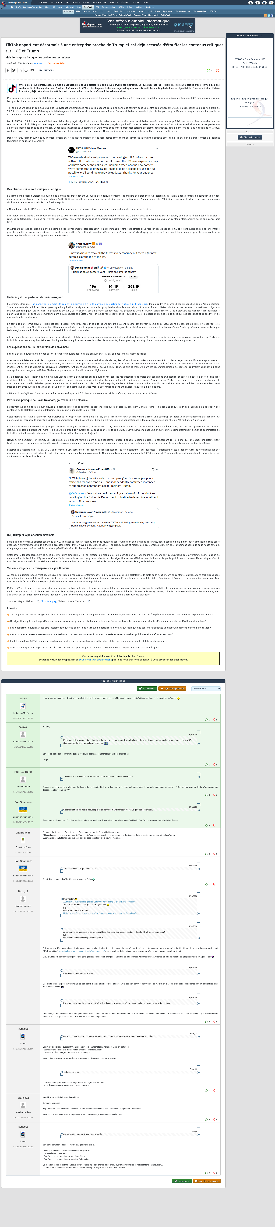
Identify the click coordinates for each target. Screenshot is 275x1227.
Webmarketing (200, 11)
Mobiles (138, 7)
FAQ (67, 2)
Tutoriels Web (125, 15)
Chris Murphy (48, 601)
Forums (42, 2)
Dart (108, 11)
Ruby (157, 11)
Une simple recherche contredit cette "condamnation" (82, 951)
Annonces (38, 63)
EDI (97, 7)
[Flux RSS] (265, 15)
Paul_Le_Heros (23, 772)
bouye (23, 698)
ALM (60, 7)
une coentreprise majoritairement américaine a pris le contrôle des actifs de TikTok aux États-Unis (89, 304)
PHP (150, 11)
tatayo (23, 727)
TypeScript (167, 11)
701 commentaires (56, 63)
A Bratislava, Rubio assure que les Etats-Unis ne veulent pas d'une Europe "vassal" (99, 902)
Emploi (114, 2)
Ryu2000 (23, 1029)
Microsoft (70, 7)
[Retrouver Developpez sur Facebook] (272, 15)
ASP (95, 11)
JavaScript (131, 11)
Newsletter (99, 2)
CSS (101, 11)
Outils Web (165, 15)
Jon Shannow (23, 802)
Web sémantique (183, 11)
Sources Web (140, 15)
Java (79, 7)
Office (129, 7)
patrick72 (23, 1097)
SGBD (121, 7)
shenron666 (23, 832)
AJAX (78, 11)
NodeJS (142, 11)
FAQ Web (112, 15)
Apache (87, 11)
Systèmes (150, 7)
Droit (136, 2)
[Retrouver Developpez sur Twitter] (269, 15)
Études (125, 2)
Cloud (47, 7)
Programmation (108, 7)
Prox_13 (23, 891)
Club (145, 2)
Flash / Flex (118, 11)
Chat (86, 2)
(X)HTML (213, 11)
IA (54, 7)
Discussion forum (251, 137)
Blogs (76, 2)
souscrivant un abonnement (95, 659)
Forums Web (100, 15)
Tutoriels (56, 2)
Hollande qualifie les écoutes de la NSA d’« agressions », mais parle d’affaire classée (100, 913)
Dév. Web (88, 7)
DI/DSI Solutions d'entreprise (29, 7)
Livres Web (153, 15)
